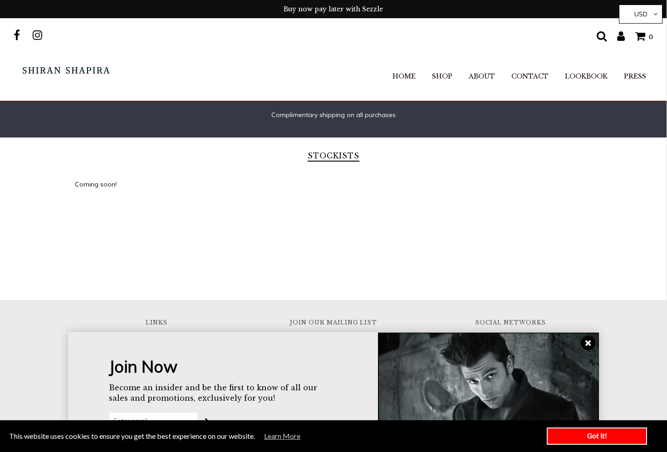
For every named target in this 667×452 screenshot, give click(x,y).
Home (404, 76)
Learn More (282, 436)
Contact (530, 76)
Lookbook (586, 76)
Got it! (597, 436)
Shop (442, 76)
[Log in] (616, 35)
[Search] (597, 35)
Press (635, 76)
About (482, 76)
